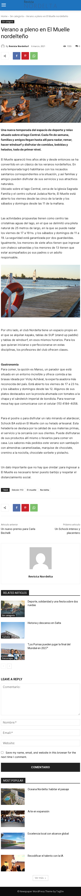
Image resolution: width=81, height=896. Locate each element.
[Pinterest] (25, 56)
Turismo (6, 637)
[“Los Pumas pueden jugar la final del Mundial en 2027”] (13, 651)
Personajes (7, 658)
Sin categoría (17, 16)
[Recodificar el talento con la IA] (13, 863)
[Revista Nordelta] (41, 558)
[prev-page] (3, 666)
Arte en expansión (38, 811)
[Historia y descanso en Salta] (13, 630)
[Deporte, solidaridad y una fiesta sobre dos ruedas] (13, 609)
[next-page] (9, 666)
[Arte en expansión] (13, 818)
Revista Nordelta (40, 576)
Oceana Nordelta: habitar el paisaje (48, 789)
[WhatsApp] (34, 56)
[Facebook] (16, 56)
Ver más (39, 877)
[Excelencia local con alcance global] (13, 841)
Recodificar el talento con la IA (46, 855)
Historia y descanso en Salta (44, 622)
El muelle (31, 489)
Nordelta (44, 489)
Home (4, 16)
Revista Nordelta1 (19, 46)
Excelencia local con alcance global (48, 833)
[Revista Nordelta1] (3, 46)
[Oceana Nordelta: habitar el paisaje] (13, 796)
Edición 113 (17, 489)
